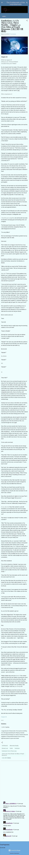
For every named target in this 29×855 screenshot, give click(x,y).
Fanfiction (17, 748)
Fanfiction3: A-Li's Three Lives (9, 751)
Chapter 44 (4, 717)
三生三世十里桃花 (6, 758)
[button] (27, 21)
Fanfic (11, 748)
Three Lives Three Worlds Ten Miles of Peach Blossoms (13, 754)
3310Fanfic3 (5, 745)
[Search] (27, 3)
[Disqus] (14, 781)
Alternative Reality (14, 745)
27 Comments (12, 34)
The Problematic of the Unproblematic (15, 3)
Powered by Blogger (15, 850)
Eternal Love (5, 748)
